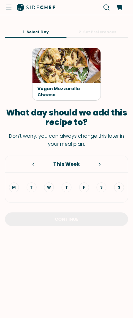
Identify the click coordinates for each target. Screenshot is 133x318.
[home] (36, 7)
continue (67, 219)
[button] (8, 7)
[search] (106, 7)
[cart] (119, 7)
